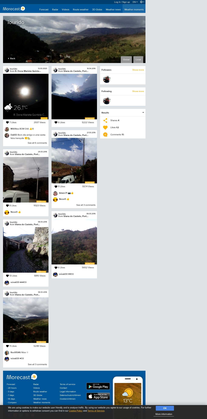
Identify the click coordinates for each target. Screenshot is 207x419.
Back (12, 58)
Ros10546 (16, 352)
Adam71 (63, 193)
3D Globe (97, 10)
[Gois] (107, 79)
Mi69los (15, 128)
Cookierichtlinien (67, 399)
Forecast (43, 10)
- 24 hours (12, 388)
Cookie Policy (76, 410)
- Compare (12, 403)
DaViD (14, 134)
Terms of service (67, 384)
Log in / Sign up (122, 2)
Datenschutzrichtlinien (70, 395)
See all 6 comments (37, 143)
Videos (65, 10)
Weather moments (134, 10)
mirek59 (15, 282)
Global (126, 59)
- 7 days (10, 395)
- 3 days (10, 392)
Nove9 (14, 212)
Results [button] (105, 112)
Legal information (68, 392)
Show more (138, 69)
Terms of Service (95, 410)
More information (163, 414)
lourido (13, 68)
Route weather (80, 10)
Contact (63, 388)
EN (134, 2)
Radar (55, 10)
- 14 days (11, 399)
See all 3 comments (37, 364)
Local (138, 59)
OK (165, 408)
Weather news (113, 10)
